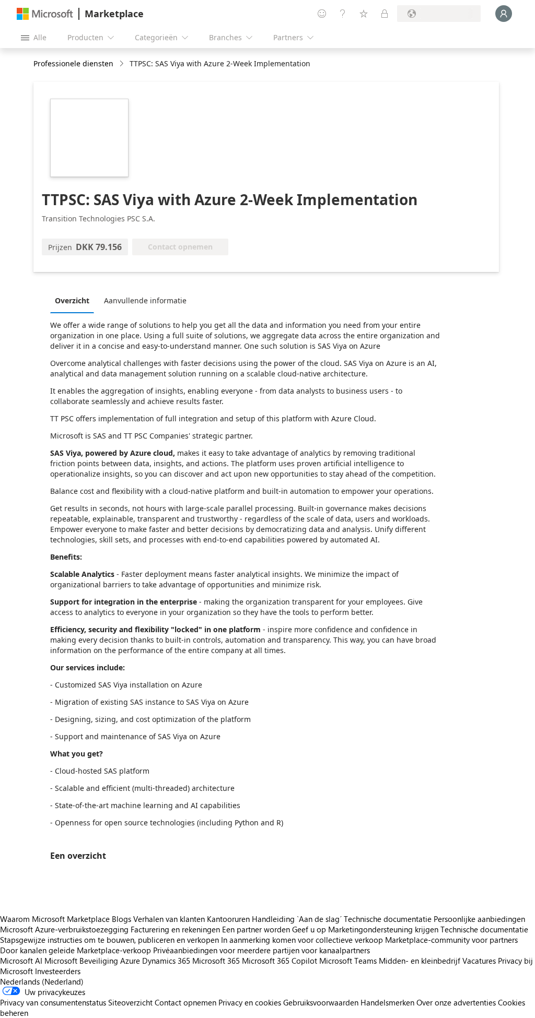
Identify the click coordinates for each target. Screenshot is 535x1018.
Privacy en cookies (249, 1002)
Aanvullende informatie (145, 300)
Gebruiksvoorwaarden (320, 1002)
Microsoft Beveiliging (81, 960)
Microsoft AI (21, 960)
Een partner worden (256, 929)
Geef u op (309, 929)
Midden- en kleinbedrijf (419, 960)
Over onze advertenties (456, 1002)
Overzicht (72, 300)
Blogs (121, 919)
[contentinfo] (122, 64)
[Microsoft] (45, 14)
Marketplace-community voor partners (451, 939)
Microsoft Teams (348, 960)
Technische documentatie (388, 919)
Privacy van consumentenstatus (53, 1002)
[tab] (74, 300)
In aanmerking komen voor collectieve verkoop (302, 939)
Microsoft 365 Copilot (279, 960)
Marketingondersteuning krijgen (383, 929)
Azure (130, 960)
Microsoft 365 (216, 960)
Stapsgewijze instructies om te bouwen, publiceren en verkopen (109, 939)
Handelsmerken (387, 1002)
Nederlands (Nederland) (42, 981)
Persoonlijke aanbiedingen (479, 919)
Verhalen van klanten (169, 919)
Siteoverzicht (130, 1002)
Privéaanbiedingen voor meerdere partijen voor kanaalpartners (261, 950)
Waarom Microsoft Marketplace (55, 919)
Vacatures (479, 960)
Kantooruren (228, 919)
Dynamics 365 (166, 960)
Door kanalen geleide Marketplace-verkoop (75, 950)
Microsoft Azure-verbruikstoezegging (65, 929)
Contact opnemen (185, 1002)
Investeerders (57, 971)
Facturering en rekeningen (175, 929)
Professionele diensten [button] (73, 63)
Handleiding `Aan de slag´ (297, 919)
